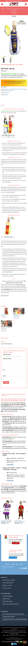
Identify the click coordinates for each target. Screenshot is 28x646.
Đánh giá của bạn (7, 354)
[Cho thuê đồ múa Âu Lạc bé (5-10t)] (6, 323)
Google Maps (10, 464)
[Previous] (3, 37)
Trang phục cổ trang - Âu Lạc (18, 8)
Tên (4, 369)
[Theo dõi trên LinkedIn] (26, 568)
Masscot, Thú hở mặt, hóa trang (19, 89)
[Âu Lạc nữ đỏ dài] (6, 311)
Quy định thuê (6, 598)
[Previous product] (15, 12)
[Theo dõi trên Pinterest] (24, 568)
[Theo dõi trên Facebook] (20, 568)
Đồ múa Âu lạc (6, 92)
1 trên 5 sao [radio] (3, 356)
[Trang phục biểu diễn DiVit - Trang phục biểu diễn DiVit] (14, 4)
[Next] (25, 37)
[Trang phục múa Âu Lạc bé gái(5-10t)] (18, 311)
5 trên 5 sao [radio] (19, 356)
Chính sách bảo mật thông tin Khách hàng (14, 638)
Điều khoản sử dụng (7, 601)
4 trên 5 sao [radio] (13, 356)
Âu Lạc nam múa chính (20, 521)
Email (4, 375)
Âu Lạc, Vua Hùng (9, 89)
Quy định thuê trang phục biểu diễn (14, 639)
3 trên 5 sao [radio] (9, 356)
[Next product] (13, 12)
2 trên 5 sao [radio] (5, 356)
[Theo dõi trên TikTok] (22, 568)
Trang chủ (3, 8)
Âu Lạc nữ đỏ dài (4, 314)
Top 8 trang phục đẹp (8, 582)
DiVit (7, 94)
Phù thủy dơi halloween (6, 521)
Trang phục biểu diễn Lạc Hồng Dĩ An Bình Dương (15, 619)
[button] (2, 4)
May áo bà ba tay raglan (9, 580)
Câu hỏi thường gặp (7, 596)
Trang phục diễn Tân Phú (9, 616)
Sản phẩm (9, 8)
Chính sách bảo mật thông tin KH (11, 604)
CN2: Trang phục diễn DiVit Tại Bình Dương (13, 614)
